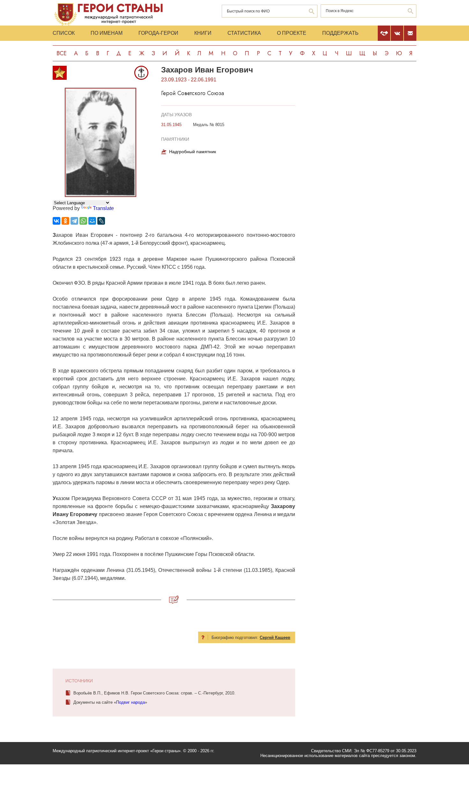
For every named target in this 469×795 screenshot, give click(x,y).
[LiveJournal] (101, 221)
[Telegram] (74, 221)
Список (64, 33)
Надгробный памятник (192, 151)
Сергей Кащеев (275, 637)
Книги (203, 33)
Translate (103, 208)
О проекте (291, 33)
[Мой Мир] (92, 221)
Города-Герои (158, 33)
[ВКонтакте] (56, 221)
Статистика (244, 33)
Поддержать (340, 33)
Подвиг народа (130, 702)
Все (61, 53)
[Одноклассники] (65, 221)
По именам (107, 33)
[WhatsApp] (83, 221)
